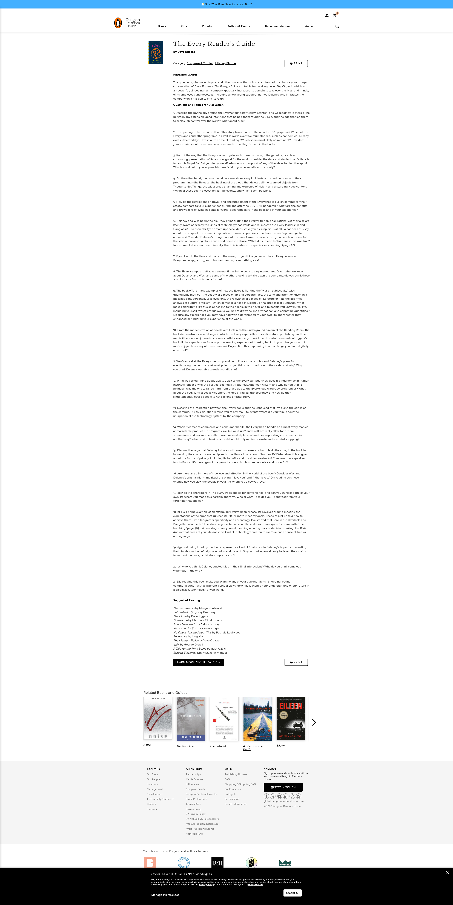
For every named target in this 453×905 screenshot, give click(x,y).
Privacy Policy (194, 809)
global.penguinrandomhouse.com (284, 801)
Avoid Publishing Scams (200, 829)
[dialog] (226, 886)
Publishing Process (236, 774)
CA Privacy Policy (195, 814)
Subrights (230, 794)
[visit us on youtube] (279, 796)
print (297, 63)
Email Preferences (196, 799)
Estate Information (235, 804)
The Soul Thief (186, 746)
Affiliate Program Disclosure (202, 824)
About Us (153, 769)
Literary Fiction (225, 63)
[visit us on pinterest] (292, 796)
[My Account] (327, 14)
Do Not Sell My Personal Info (202, 819)
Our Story (152, 774)
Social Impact (155, 794)
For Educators (233, 789)
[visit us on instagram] (298, 796)
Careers (151, 804)
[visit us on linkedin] (285, 796)
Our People (153, 779)
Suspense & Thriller (200, 63)
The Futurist (218, 746)
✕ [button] (448, 873)
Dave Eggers (186, 52)
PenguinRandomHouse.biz (201, 794)
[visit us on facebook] (266, 796)
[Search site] (337, 26)
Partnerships (193, 774)
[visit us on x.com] (273, 796)
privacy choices (255, 884)
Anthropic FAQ (194, 833)
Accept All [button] (292, 893)
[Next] (315, 724)
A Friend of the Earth (253, 747)
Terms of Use (193, 804)
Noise (147, 745)
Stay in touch (285, 787)
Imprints (152, 809)
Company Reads (195, 789)
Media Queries (194, 779)
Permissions (232, 799)
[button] (161, 26)
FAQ (227, 779)
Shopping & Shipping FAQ (240, 784)
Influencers (192, 784)
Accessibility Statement (160, 799)
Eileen (280, 746)
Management (155, 789)
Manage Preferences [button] (165, 895)
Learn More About (198, 662)
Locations (152, 784)
